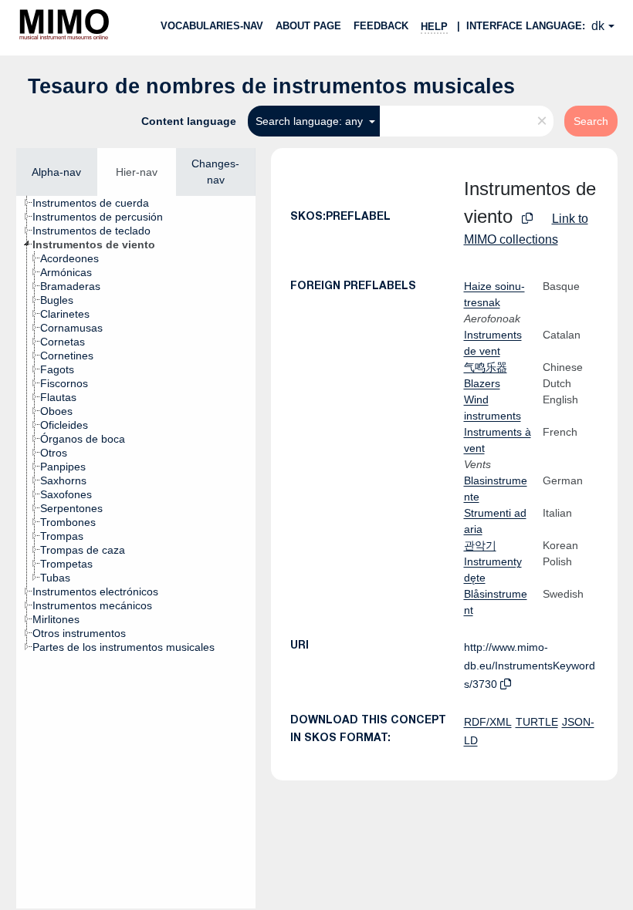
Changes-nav (215, 171)
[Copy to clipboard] (527, 219)
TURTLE (537, 722)
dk (597, 25)
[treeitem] (97, 203)
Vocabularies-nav (212, 26)
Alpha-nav (56, 172)
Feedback (381, 26)
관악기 (480, 545)
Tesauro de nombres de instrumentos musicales (271, 86)
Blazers (482, 383)
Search (591, 121)
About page (308, 26)
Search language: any (311, 121)
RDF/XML (488, 722)
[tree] (136, 552)
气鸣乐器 (485, 367)
